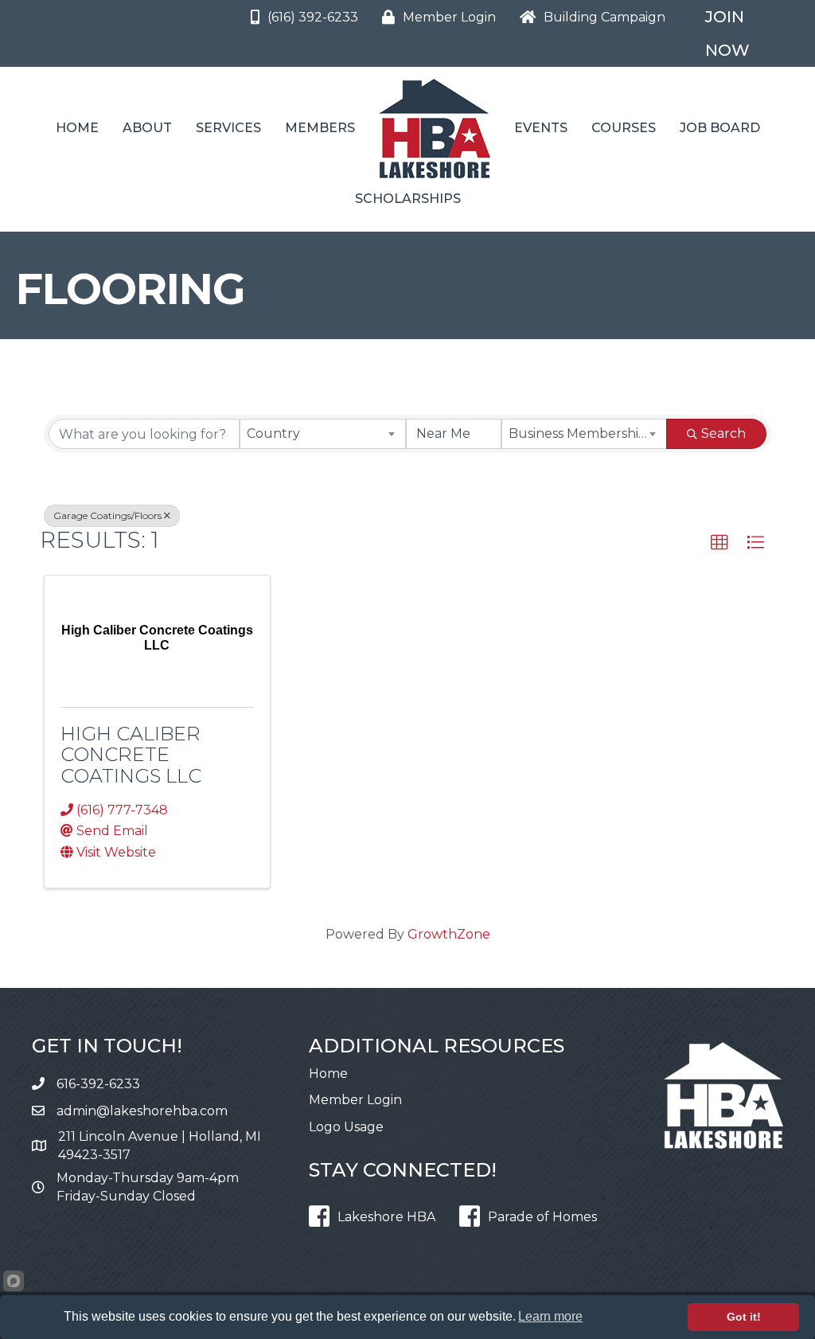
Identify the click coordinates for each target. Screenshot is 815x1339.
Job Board (720, 127)
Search (723, 433)
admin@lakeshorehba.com (142, 1110)
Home (77, 127)
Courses (623, 127)
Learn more (550, 1316)
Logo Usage (346, 1126)
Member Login (355, 1099)
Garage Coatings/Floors (107, 515)
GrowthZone (449, 934)
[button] (719, 543)
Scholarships (408, 198)
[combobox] (323, 434)
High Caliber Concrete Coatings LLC (130, 754)
